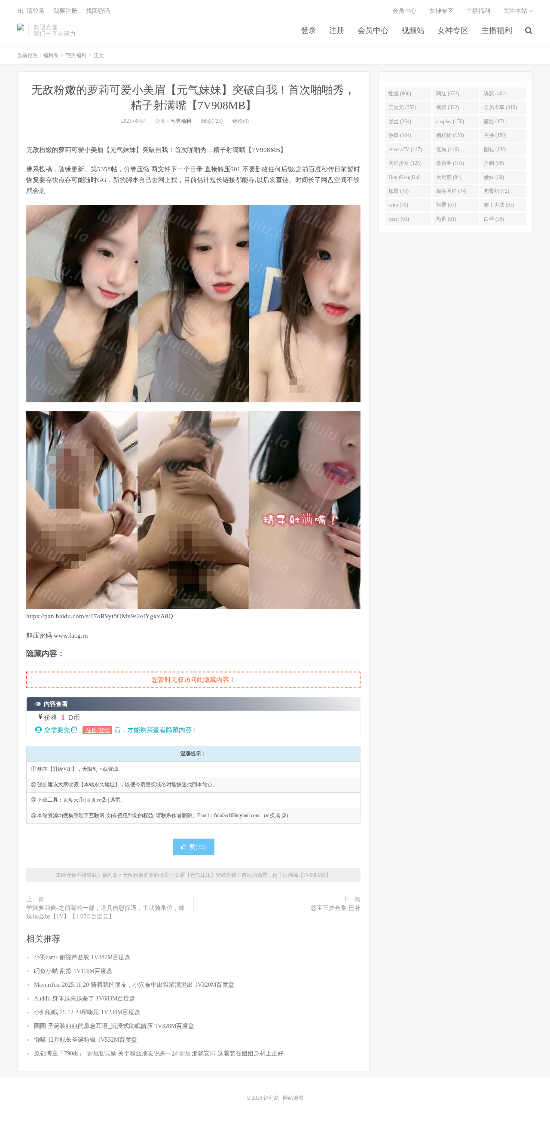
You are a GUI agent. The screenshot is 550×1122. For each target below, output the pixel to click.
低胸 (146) (447, 149)
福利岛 (20, 30)
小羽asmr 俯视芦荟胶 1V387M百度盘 (82, 957)
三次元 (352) (402, 107)
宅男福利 (76, 55)
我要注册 (65, 11)
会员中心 (373, 30)
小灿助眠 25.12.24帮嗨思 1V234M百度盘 (87, 1012)
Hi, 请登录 (31, 11)
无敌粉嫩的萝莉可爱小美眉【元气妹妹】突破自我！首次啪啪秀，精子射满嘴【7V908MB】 (227, 875)
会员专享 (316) (500, 107)
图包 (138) (495, 149)
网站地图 (293, 1098)
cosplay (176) (450, 122)
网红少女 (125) (405, 163)
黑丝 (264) (399, 122)
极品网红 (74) (451, 191)
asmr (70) (398, 205)
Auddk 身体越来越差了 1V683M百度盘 (84, 998)
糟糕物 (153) (450, 135)
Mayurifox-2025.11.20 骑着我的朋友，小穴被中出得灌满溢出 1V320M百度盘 (134, 985)
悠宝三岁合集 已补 (336, 908)
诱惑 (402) (495, 94)
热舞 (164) (399, 135)
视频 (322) (447, 107)
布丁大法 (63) (499, 205)
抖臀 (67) (446, 205)
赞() (197, 847)
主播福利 (496, 30)
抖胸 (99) (494, 163)
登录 (308, 30)
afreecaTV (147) (405, 149)
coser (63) (398, 219)
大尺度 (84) (448, 177)
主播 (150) (495, 135)
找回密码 (98, 11)
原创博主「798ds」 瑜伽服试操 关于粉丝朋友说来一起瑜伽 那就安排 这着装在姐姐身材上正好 (159, 1053)
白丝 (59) (494, 219)
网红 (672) (447, 94)
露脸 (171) (495, 122)
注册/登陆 (97, 730)
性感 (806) (399, 94)
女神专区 (452, 30)
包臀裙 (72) (496, 191)
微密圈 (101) (450, 163)
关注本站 (516, 11)
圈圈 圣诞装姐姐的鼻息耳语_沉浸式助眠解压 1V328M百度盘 (114, 1026)
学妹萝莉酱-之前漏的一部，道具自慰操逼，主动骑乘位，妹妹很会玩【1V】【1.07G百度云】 (105, 912)
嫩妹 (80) (494, 177)
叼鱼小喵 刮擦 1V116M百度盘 (73, 971)
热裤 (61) (446, 219)
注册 (337, 30)
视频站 (413, 30)
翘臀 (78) (398, 191)
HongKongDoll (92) (404, 179)
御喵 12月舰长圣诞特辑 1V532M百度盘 (85, 1040)
